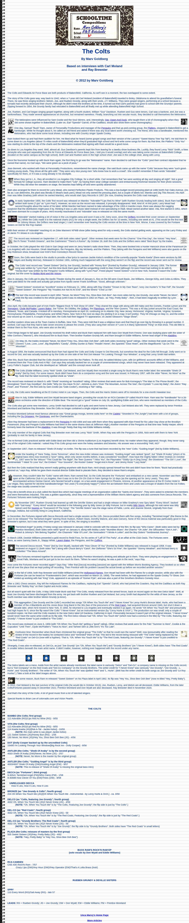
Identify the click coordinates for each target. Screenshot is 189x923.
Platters (152, 128)
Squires (35, 508)
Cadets (116, 413)
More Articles (94, 920)
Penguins (106, 128)
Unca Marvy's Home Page (94, 915)
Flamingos (99, 308)
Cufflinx (98, 540)
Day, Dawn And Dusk (116, 120)
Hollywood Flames (93, 573)
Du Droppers (27, 416)
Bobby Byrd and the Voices (47, 273)
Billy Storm (138, 505)
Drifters (132, 217)
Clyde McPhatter (28, 308)
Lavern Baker (44, 308)
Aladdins (172, 335)
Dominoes (44, 416)
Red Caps (120, 605)
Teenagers (12, 308)
